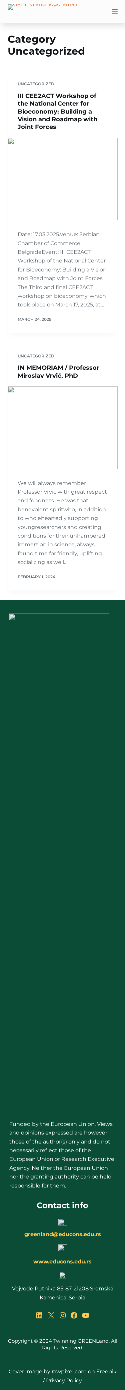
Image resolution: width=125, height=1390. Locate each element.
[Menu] (115, 12)
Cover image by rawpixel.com (48, 1371)
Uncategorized (36, 83)
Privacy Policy (64, 1380)
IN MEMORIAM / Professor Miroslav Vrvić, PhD (58, 371)
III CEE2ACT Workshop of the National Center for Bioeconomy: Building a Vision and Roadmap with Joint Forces (57, 111)
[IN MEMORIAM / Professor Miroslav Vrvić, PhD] (63, 427)
